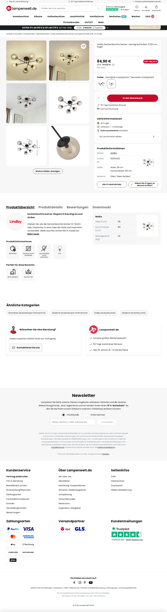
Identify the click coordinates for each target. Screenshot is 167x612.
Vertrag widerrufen (17, 476)
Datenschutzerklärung (106, 447)
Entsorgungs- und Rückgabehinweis (121, 588)
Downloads (102, 207)
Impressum (117, 485)
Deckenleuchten (42, 34)
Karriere (63, 489)
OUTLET (89, 22)
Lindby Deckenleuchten (105, 313)
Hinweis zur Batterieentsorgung (93, 588)
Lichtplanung (65, 494)
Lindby (113, 153)
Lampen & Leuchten (14, 34)
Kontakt (10, 503)
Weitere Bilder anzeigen (48, 171)
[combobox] (70, 8)
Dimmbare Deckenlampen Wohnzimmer (27, 313)
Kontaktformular (58, 447)
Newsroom (64, 503)
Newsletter (64, 480)
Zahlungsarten (13, 494)
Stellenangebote (77, 489)
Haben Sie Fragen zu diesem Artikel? (145, 184)
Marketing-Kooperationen (72, 485)
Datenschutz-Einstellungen (41, 588)
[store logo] (21, 8)
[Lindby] (15, 221)
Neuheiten (117, 16)
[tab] (20, 207)
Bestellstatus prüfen (16, 485)
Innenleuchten (29, 34)
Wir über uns (65, 476)
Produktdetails (51, 207)
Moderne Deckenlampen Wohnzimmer (70, 313)
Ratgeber (76, 508)
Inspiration (64, 508)
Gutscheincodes (67, 499)
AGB (113, 476)
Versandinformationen (17, 499)
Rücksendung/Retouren (18, 489)
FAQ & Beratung (14, 480)
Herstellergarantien (16, 508)
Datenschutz (117, 480)
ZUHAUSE (90, 27)
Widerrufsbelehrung (121, 489)
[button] (26, 103)
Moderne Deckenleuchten (134, 313)
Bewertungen (77, 207)
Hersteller (105, 454)
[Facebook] (76, 582)
